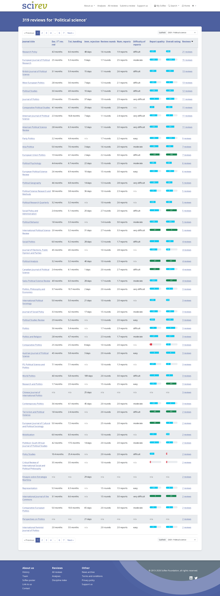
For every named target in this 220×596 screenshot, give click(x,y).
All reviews (113, 5)
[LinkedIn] (191, 578)
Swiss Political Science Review (36, 280)
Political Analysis (30, 261)
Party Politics (28, 138)
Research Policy (29, 51)
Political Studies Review (33, 320)
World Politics (28, 375)
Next (70, 33)
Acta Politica (28, 146)
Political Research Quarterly (35, 202)
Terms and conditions (92, 576)
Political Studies (29, 91)
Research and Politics (32, 384)
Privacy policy (88, 580)
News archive (88, 572)
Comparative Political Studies (36, 107)
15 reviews (187, 60)
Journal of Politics (30, 99)
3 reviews (186, 289)
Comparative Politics (32, 344)
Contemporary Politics (33, 403)
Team (25, 576)
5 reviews (186, 182)
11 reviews (187, 99)
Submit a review (127, 5)
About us (88, 5)
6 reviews (186, 163)
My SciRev (161, 5)
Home (187, 5)
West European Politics (33, 82)
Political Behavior (30, 222)
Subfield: (162, 32)
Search (173, 5)
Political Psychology (31, 163)
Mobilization (28, 434)
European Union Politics (33, 155)
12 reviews (187, 91)
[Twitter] (196, 578)
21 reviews (187, 51)
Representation (29, 488)
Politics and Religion (32, 336)
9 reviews (186, 138)
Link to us (27, 584)
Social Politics (28, 241)
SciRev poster (28, 580)
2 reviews (186, 412)
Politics (25, 328)
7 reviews (186, 146)
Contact (26, 588)
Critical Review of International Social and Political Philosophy (33, 465)
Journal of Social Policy (33, 311)
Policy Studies (28, 454)
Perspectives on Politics (33, 519)
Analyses (101, 5)
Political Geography (31, 182)
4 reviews (186, 241)
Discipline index (59, 580)
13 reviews (187, 71)
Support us (142, 5)
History (25, 572)
